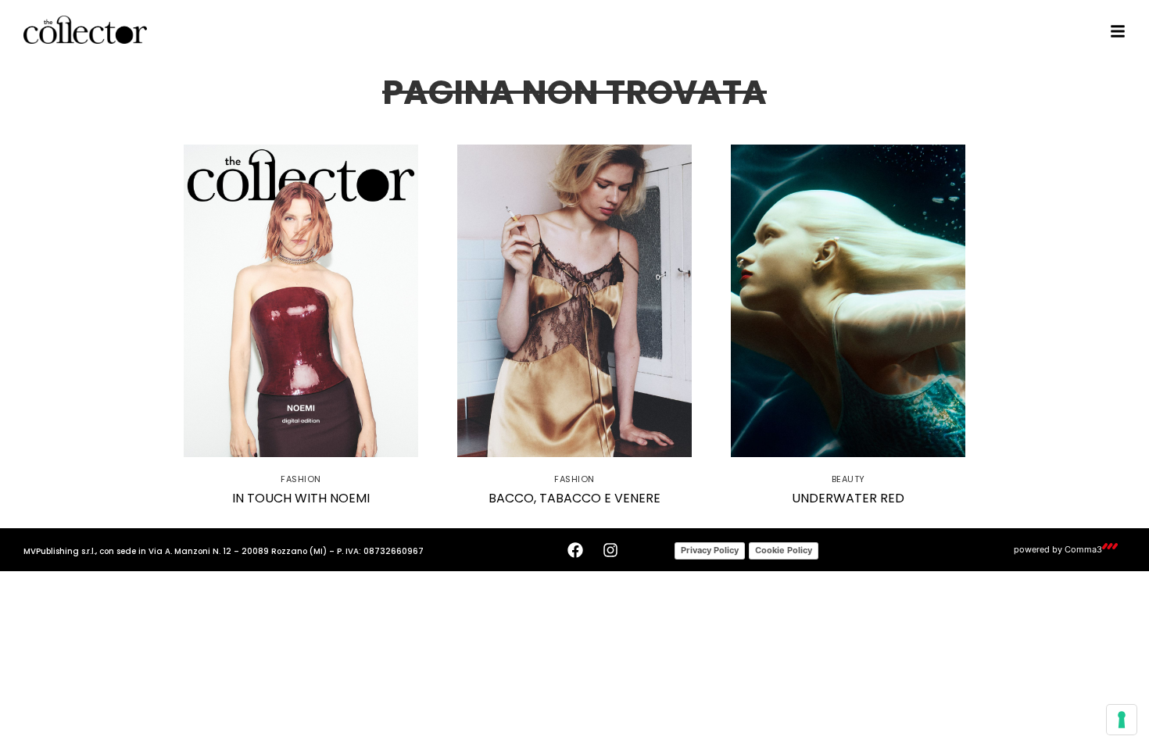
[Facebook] (575, 550)
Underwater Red (848, 498)
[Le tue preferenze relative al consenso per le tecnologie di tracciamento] (1121, 719)
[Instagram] (610, 550)
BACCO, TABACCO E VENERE (574, 498)
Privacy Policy (710, 550)
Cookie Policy (783, 550)
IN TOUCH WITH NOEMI (301, 498)
